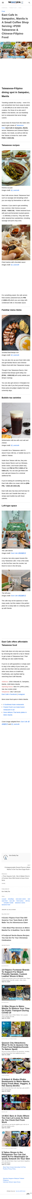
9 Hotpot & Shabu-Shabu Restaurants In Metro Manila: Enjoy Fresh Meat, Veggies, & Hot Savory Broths (16, 1082)
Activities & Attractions (9, 1038)
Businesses (5, 965)
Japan (15, 1182)
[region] (16, 73)
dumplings (11, 899)
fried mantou (19, 901)
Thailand (21, 1178)
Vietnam (11, 1182)
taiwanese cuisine (20, 902)
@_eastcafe (15, 190)
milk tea (27, 901)
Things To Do (13, 7)
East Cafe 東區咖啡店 (18, 596)
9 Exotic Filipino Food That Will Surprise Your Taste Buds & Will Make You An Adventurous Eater (15, 920)
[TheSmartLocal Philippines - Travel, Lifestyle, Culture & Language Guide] (16, 2)
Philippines (6, 1180)
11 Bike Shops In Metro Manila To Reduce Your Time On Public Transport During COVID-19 (16, 1009)
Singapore (11, 1178)
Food (20, 7)
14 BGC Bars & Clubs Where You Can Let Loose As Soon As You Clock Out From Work (15, 1119)
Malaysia (16, 1178)
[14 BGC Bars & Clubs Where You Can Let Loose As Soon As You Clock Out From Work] (16, 1102)
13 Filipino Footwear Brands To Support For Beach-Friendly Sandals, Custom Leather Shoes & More (15, 973)
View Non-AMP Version (20, 1191)
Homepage (4, 7)
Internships (17, 1167)
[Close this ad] (31, 1193)
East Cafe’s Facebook (9, 694)
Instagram (21, 694)
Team (7, 1167)
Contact (12, 1167)
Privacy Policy (12, 1169)
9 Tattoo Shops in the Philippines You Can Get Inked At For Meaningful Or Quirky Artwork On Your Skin (16, 1155)
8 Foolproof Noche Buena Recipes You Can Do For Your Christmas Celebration (15, 937)
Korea (18, 1182)
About (4, 1167)
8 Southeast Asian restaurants (13, 704)
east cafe (12, 901)
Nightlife (4, 1111)
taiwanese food (6, 904)
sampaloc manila (8, 902)
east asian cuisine (21, 899)
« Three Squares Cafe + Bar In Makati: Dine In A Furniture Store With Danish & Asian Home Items (16, 878)
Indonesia (5, 1182)
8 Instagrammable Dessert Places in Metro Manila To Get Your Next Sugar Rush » (17, 868)
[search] (29, 3)
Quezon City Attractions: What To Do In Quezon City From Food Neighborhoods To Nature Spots (15, 1046)
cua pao (4, 899)
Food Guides (5, 1075)
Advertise (5, 1178)
